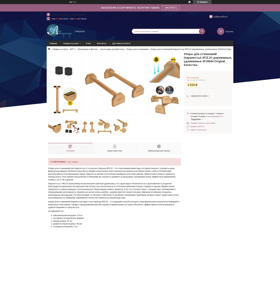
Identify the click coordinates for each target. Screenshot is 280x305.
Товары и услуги (71, 43)
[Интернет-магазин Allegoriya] (59, 31)
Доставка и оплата (121, 43)
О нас (88, 43)
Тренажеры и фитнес (88, 49)
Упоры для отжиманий (137, 49)
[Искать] (202, 31)
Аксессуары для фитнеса (112, 49)
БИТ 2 (73, 49)
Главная (53, 43)
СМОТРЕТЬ (170, 7)
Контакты (101, 43)
